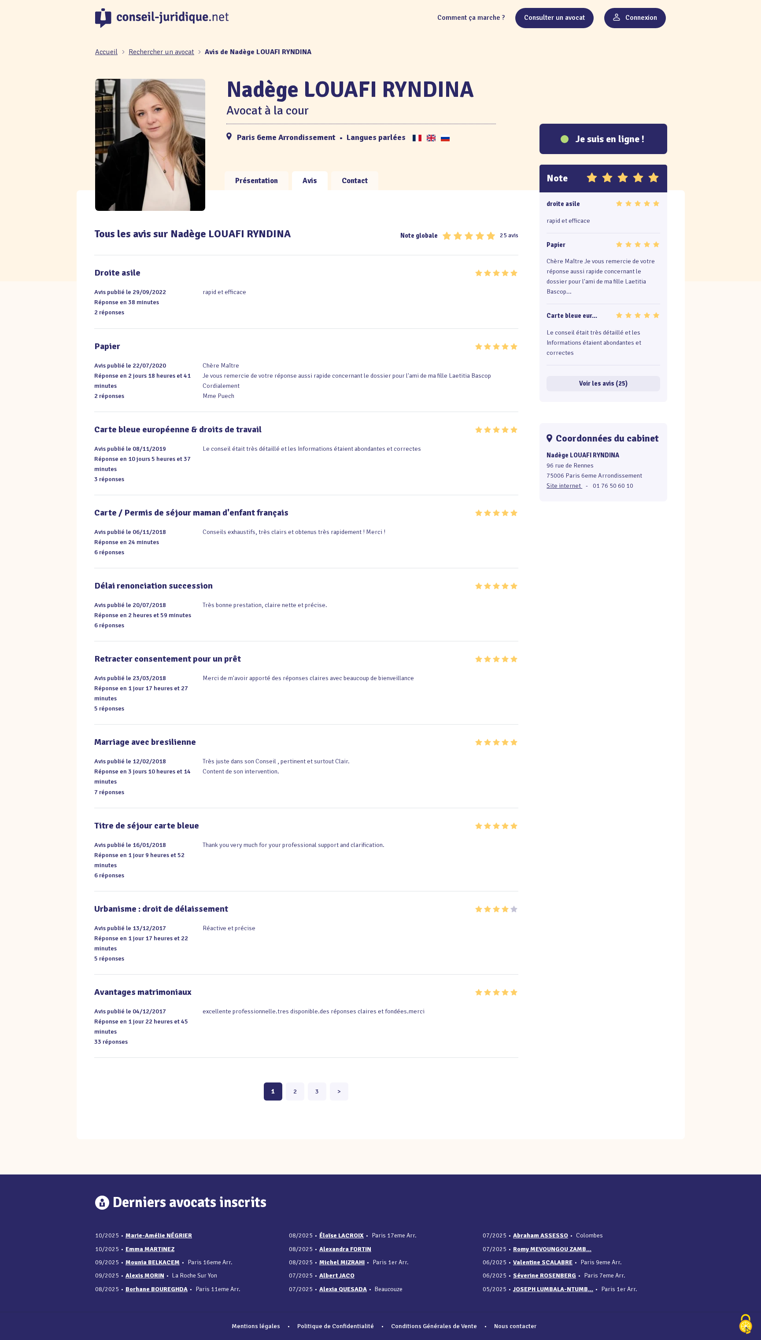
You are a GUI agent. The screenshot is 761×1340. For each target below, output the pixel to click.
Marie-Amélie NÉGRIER (159, 1235)
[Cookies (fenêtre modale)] (745, 1325)
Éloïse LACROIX (341, 1235)
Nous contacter (515, 1326)
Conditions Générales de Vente (434, 1326)
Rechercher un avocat (161, 52)
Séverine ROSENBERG (544, 1275)
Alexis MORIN (145, 1275)
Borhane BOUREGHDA (157, 1289)
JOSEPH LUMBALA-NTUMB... (553, 1289)
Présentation (256, 180)
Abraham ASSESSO (540, 1235)
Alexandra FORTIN (345, 1249)
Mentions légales (256, 1326)
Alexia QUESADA (343, 1289)
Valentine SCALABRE (543, 1262)
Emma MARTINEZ (150, 1249)
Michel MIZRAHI (342, 1262)
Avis (310, 180)
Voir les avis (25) (603, 383)
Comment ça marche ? (471, 17)
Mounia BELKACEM (153, 1262)
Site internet (564, 486)
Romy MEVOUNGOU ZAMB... (552, 1249)
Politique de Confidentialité (335, 1326)
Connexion (640, 17)
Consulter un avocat (554, 17)
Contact (355, 180)
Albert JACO (337, 1275)
